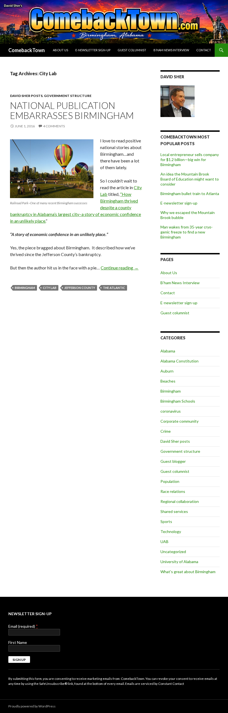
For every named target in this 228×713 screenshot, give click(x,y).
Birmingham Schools (177, 401)
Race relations (172, 491)
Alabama (167, 351)
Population (169, 481)
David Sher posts (26, 96)
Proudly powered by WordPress (32, 706)
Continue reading (119, 267)
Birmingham (25, 287)
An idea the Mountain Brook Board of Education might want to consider (189, 179)
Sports (166, 521)
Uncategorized (173, 551)
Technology (170, 531)
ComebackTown (26, 50)
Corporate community (179, 421)
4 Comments (54, 126)
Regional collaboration (179, 501)
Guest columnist (132, 50)
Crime (165, 431)
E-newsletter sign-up (92, 50)
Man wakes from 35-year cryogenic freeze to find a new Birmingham (186, 232)
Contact (203, 50)
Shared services (174, 511)
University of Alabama (179, 561)
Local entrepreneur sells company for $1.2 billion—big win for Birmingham (189, 159)
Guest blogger (173, 461)
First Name (17, 642)
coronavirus (170, 411)
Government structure (67, 96)
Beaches (167, 381)
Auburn (167, 371)
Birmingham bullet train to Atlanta (189, 193)
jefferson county (79, 287)
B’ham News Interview (171, 50)
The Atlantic (114, 287)
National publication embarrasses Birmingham (72, 110)
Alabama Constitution (179, 361)
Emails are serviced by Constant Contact (154, 683)
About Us (60, 50)
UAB (164, 541)
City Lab (49, 287)
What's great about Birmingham (187, 571)
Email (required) (23, 626)
